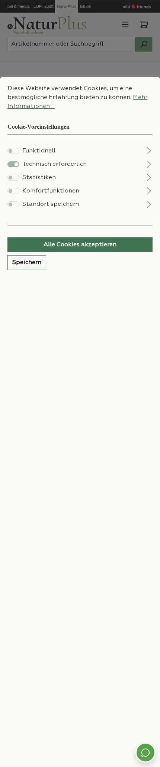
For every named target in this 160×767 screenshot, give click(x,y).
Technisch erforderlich (54, 164)
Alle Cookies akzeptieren (80, 245)
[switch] (13, 151)
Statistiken (39, 178)
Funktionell (38, 151)
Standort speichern (50, 204)
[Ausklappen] (149, 150)
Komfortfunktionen (50, 191)
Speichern (26, 263)
